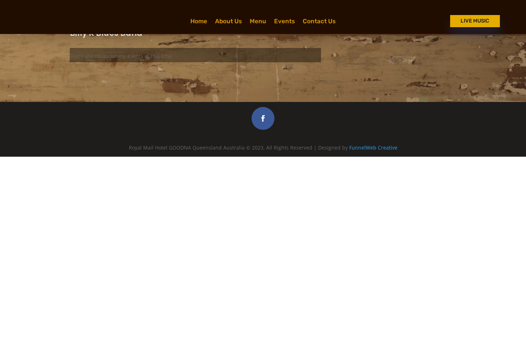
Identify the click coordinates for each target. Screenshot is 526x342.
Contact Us (319, 22)
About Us (228, 22)
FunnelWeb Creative (373, 147)
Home (198, 22)
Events (284, 22)
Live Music (475, 21)
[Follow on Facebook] (263, 118)
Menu (258, 22)
